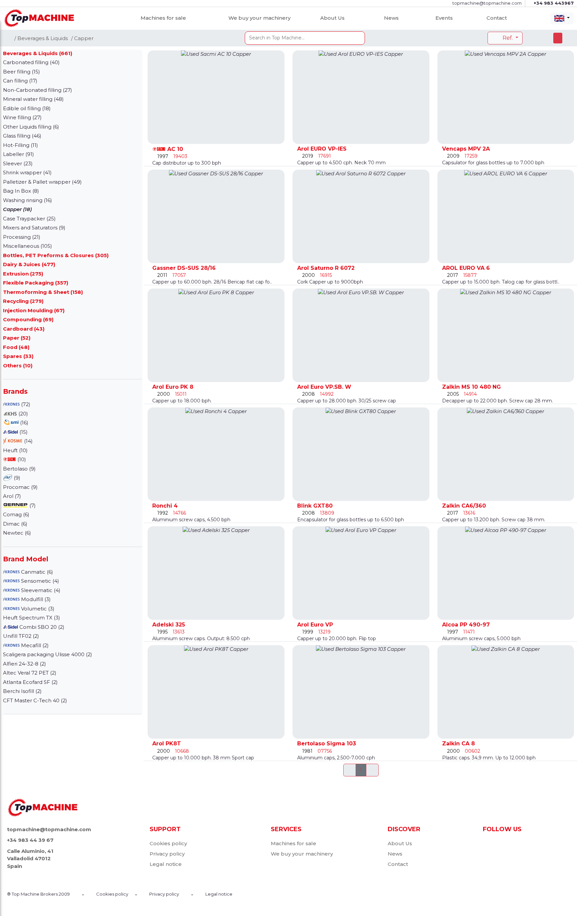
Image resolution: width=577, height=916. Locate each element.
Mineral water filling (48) (33, 99)
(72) (25, 404)
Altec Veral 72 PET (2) (29, 673)
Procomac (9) (20, 487)
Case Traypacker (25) (29, 218)
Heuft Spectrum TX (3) (31, 617)
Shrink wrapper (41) (27, 172)
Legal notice (166, 864)
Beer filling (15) (21, 71)
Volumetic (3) (37, 608)
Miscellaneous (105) (27, 246)
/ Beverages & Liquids (41, 38)
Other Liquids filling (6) (31, 127)
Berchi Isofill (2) (22, 691)
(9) (16, 478)
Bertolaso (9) (19, 469)
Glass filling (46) (22, 136)
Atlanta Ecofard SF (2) (30, 682)
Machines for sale (163, 18)
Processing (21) (21, 237)
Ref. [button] (507, 38)
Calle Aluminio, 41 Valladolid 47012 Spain (30, 858)
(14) (28, 441)
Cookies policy (168, 843)
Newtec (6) (17, 533)
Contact (497, 18)
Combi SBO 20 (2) (41, 627)
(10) (21, 459)
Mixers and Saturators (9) (34, 227)
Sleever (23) (18, 163)
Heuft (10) (15, 450)
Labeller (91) (18, 154)
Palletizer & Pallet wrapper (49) (42, 182)
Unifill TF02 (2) (21, 636)
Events (444, 18)
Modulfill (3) (35, 599)
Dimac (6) (15, 524)
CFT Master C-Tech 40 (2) (35, 700)
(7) (32, 505)
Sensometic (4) (39, 581)
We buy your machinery (259, 18)
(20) (22, 413)
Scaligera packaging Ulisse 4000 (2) (47, 654)
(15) (23, 432)
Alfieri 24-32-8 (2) (24, 664)
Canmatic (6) (36, 572)
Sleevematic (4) (40, 590)
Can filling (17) (20, 80)
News (391, 18)
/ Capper (82, 38)
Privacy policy (167, 853)
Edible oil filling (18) (27, 108)
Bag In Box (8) (21, 191)
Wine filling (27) (22, 117)
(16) (23, 422)
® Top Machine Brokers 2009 (38, 894)
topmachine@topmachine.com (49, 829)
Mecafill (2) (34, 645)
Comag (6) (16, 514)
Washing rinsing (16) (27, 200)
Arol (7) (12, 496)
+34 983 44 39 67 (30, 840)
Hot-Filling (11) (20, 145)
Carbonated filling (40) (31, 62)
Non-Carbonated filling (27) (37, 90)
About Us (332, 18)
